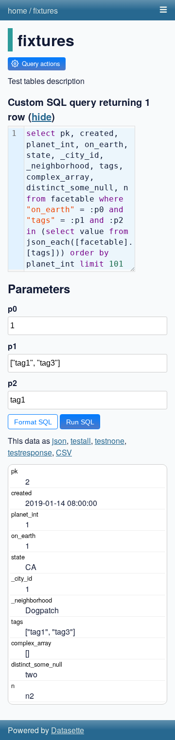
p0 (12, 308)
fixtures (45, 10)
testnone (109, 440)
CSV (64, 452)
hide (42, 116)
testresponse (30, 452)
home (17, 10)
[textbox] (79, 198)
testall (80, 440)
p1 (12, 346)
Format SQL (33, 422)
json (59, 440)
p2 (12, 382)
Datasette (67, 730)
